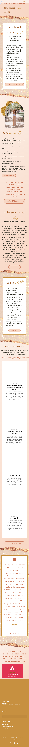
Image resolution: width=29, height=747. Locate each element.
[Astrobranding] (14, 516)
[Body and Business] (14, 473)
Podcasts (7, 363)
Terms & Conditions (7, 726)
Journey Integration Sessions (11, 704)
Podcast (4, 711)
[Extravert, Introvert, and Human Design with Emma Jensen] (14, 384)
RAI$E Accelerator (8, 709)
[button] (27, 1)
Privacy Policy (6, 724)
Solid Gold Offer (8, 706)
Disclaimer (5, 728)
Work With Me (6, 703)
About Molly (5, 701)
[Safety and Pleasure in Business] (14, 430)
